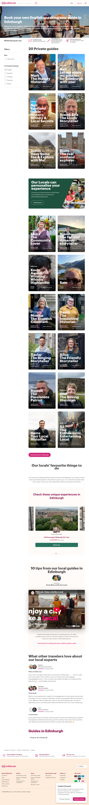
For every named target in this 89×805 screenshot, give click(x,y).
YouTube (62, 779)
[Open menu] (85, 3)
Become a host (35, 784)
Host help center (35, 775)
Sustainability (6, 779)
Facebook (62, 775)
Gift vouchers (5, 784)
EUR (71, 3)
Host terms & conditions (34, 781)
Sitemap (28, 791)
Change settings (64, 799)
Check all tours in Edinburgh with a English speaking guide (56, 643)
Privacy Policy (17, 791)
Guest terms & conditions (20, 781)
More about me (47, 86)
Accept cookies (79, 799)
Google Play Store (50, 777)
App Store (48, 775)
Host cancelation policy (36, 778)
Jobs (3, 777)
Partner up (5, 786)
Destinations (5, 781)
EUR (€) (81, 766)
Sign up (79, 3)
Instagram (63, 777)
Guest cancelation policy (21, 778)
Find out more (37, 202)
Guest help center (21, 775)
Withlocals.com (9, 791)
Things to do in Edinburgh (38, 737)
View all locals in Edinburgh (40, 455)
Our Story (4, 775)
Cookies (24, 791)
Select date (10, 59)
